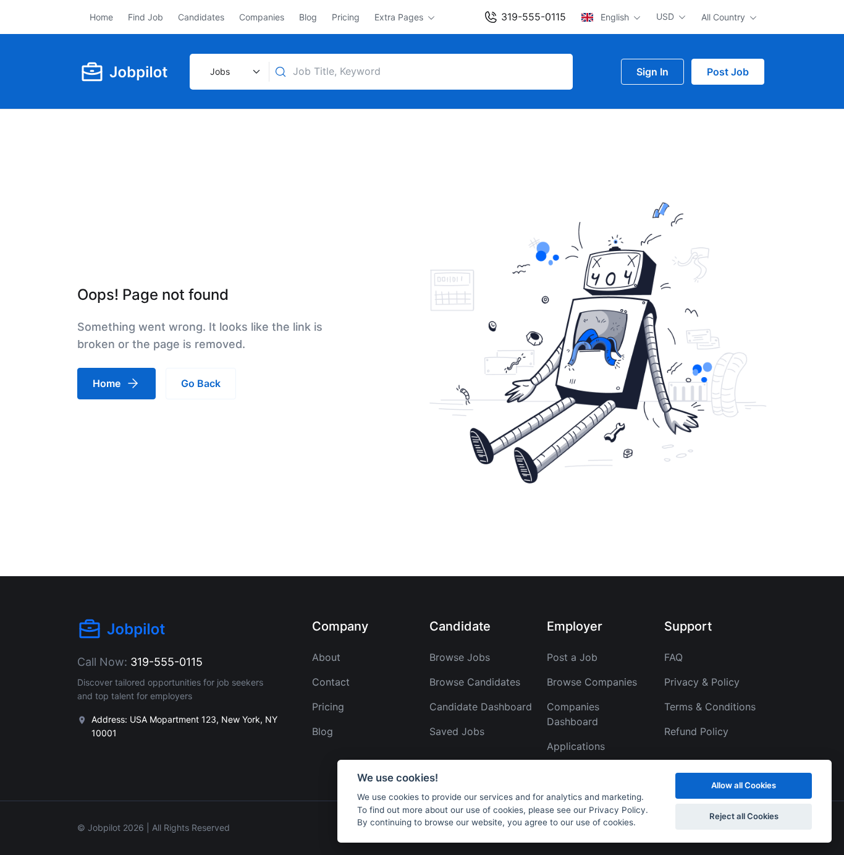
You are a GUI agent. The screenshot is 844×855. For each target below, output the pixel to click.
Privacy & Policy (702, 682)
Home (101, 17)
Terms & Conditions (710, 706)
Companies (261, 17)
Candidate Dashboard (480, 706)
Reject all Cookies (744, 816)
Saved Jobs (456, 731)
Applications (576, 746)
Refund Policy (696, 731)
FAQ (673, 657)
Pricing (346, 17)
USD (666, 16)
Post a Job (572, 657)
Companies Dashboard (573, 714)
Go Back (201, 383)
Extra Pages (400, 17)
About (326, 657)
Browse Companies (592, 682)
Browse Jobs (459, 657)
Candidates (201, 17)
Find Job (145, 17)
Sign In (652, 72)
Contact (331, 682)
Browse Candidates (474, 682)
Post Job (728, 72)
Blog (308, 17)
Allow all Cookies (743, 785)
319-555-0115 (532, 17)
